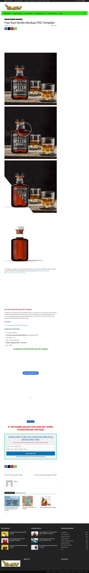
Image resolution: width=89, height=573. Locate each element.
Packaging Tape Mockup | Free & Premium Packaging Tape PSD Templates (11, 509)
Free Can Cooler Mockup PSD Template (13, 475)
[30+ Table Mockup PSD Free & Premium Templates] (34, 547)
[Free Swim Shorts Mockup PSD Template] (30, 501)
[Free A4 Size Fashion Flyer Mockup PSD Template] (4, 547)
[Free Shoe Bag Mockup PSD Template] (48, 501)
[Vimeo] (82, 1)
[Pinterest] (12, 28)
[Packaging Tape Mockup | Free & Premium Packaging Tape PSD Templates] (12, 501)
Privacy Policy (53, 571)
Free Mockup (10, 17)
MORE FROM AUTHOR (20, 493)
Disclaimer (73, 571)
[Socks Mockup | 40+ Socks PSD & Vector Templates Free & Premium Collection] (34, 540)
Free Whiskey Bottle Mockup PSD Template (17, 325)
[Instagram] (78, 1)
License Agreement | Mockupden (63, 571)
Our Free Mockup (19, 19)
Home (5, 17)
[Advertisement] (53, 7)
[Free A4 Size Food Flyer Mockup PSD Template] (4, 533)
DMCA (86, 571)
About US (48, 571)
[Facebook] (76, 1)
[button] (84, 12)
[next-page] (7, 513)
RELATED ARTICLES (9, 493)
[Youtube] (84, 1)
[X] (80, 1)
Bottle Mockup (17, 17)
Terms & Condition (80, 571)
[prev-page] (5, 513)
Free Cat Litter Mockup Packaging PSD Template (45, 475)
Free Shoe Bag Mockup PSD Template (48, 507)
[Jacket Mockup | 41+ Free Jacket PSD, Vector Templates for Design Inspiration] (34, 533)
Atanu (7, 25)
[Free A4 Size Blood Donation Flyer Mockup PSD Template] (4, 540)
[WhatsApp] (15, 28)
